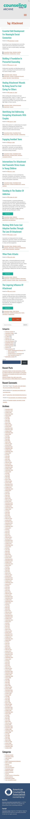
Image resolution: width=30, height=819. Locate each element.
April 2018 (7, 515)
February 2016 (8, 556)
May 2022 (7, 439)
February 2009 (8, 687)
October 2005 (8, 748)
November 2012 (9, 616)
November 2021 (9, 448)
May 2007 (7, 718)
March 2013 (8, 610)
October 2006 (8, 729)
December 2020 (9, 465)
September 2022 (9, 432)
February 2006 (8, 741)
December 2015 (9, 559)
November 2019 (9, 485)
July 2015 (7, 567)
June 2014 (7, 587)
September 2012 (9, 620)
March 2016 (8, 554)
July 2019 (7, 492)
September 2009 (9, 676)
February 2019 (8, 499)
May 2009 (7, 682)
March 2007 (8, 721)
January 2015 (8, 576)
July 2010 (7, 660)
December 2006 (9, 726)
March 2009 (8, 685)
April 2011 (7, 646)
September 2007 (9, 712)
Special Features (9, 349)
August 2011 (8, 640)
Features (15, 74)
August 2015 (8, 565)
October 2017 (8, 524)
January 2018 (8, 520)
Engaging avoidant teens (12, 139)
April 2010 (7, 665)
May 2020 (7, 476)
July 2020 (7, 473)
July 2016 (7, 548)
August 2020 (8, 471)
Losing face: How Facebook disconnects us (16, 395)
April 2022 (7, 440)
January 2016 (8, 557)
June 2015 (7, 568)
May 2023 (7, 420)
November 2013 (9, 598)
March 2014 (8, 591)
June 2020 (7, 474)
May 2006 (7, 737)
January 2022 (8, 445)
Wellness (4, 186)
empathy (4, 280)
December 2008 (9, 690)
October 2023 (8, 412)
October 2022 (8, 431)
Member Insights (17, 52)
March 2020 (8, 479)
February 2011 (8, 649)
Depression (23, 278)
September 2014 (9, 582)
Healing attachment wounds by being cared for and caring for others (13, 86)
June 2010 (7, 662)
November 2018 (9, 504)
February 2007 (8, 723)
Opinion (7, 347)
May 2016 (7, 551)
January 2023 (8, 426)
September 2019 (9, 488)
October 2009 (8, 674)
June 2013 (7, 605)
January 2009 (8, 688)
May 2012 (7, 626)
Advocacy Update (9, 331)
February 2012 (8, 631)
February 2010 (8, 668)
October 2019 (8, 487)
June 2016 (7, 549)
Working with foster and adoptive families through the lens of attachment (12, 228)
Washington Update (10, 356)
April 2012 (7, 627)
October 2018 (8, 506)
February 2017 (8, 537)
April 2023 (7, 421)
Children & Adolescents (15, 184)
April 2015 (7, 571)
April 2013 (7, 609)
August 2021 (8, 453)
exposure (9, 280)
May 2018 (7, 513)
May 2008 (7, 699)
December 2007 (9, 707)
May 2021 (7, 457)
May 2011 (7, 645)
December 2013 (9, 596)
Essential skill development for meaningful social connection (13, 34)
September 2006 (9, 730)
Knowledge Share (17, 133)
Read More (7, 213)
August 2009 (8, 677)
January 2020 (8, 482)
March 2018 (8, 517)
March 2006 (8, 740)
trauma (18, 53)
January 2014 (8, 595)
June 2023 (7, 418)
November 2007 (9, 709)
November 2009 (9, 673)
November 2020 (9, 467)
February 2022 (8, 443)
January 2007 (8, 724)
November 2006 (9, 727)
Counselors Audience (15, 278)
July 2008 (7, 696)
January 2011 (8, 651)
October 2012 (8, 618)
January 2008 (8, 705)
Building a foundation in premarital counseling (12, 60)
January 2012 (8, 632)
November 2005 (9, 746)
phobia (13, 280)
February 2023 (8, 424)
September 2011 (9, 638)
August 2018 (8, 509)
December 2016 (9, 540)
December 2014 (9, 577)
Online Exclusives (17, 105)
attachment (6, 53)
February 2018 (8, 518)
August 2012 (8, 621)
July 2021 (7, 454)
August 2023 (8, 415)
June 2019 (7, 493)
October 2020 (8, 468)
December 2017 (9, 521)
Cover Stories (16, 311)
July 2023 (7, 417)
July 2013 (7, 604)
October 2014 (8, 581)
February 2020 (8, 481)
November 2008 (9, 691)
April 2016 (7, 552)
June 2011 (7, 643)
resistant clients (13, 155)
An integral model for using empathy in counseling (14, 372)
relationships (13, 53)
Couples (12, 76)
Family (3, 249)
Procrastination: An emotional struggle (17, 397)
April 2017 (7, 534)
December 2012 (9, 615)
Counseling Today (8, 52)
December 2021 (9, 446)
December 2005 (9, 744)
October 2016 (8, 543)
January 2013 (8, 613)
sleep (17, 280)
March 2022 (8, 442)
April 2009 (7, 684)
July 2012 (7, 623)
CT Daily (7, 336)
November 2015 (9, 560)
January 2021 (8, 464)
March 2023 (8, 423)
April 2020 (7, 478)
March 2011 (8, 648)
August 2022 (8, 434)
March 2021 (8, 460)
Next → (18, 319)
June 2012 (7, 624)
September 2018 (9, 507)
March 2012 (8, 629)
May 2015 (7, 570)
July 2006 (7, 733)
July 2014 (7, 585)
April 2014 (7, 590)
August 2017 (8, 528)
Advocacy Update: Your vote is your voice (12, 377)
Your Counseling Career (13, 355)
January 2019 (8, 501)
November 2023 (9, 410)
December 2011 (9, 634)
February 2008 (8, 704)
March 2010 (8, 666)
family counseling (10, 249)
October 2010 (8, 655)
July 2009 (7, 679)
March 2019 (8, 498)
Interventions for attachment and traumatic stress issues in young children (14, 165)
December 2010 (9, 652)
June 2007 (7, 716)
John (4, 395)
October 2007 (8, 710)
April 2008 (7, 701)
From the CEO (8, 339)
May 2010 (7, 663)
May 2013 (7, 607)
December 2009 (9, 671)
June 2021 (7, 456)
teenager (20, 155)
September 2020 (9, 470)
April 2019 (7, 496)
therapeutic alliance (7, 157)
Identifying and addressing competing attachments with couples (14, 115)
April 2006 (7, 738)
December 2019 (9, 484)
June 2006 (7, 735)
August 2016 (8, 546)
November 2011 (9, 635)
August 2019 (8, 490)
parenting (17, 249)
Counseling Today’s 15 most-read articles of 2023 (13, 371)
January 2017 (8, 538)
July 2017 (7, 529)
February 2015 (8, 574)
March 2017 (8, 535)
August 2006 (8, 732)
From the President (9, 341)
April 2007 (7, 719)
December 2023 (9, 409)
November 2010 (9, 654)
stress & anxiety (22, 280)
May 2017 (7, 532)
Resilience (12, 218)
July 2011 (7, 641)
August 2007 (8, 713)
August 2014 (8, 584)
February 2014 (8, 593)
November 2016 (9, 542)
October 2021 (8, 449)
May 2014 (7, 588)
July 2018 (7, 510)
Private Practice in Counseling (15, 353)
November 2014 (9, 579)
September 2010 (9, 657)
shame (16, 218)
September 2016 (9, 545)
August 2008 (8, 694)
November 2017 (9, 523)
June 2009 (7, 680)
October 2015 (8, 562)
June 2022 (7, 437)
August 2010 (8, 659)
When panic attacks (10, 254)
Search (4, 359)
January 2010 (8, 669)
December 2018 (9, 503)
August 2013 (8, 602)
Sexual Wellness (15, 78)
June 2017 (7, 531)
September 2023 (9, 414)
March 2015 (8, 573)
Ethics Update (11, 352)
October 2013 (8, 599)
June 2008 (7, 698)
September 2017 (9, 526)
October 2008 (8, 693)
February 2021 (8, 462)
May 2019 (7, 495)
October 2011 (8, 637)
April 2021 (7, 459)
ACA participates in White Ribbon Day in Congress (14, 378)
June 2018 (7, 512)
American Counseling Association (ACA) (11, 802)
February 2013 (8, 612)
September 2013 (9, 601)
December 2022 (9, 428)
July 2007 (7, 715)
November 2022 (9, 429)
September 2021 (9, 451)
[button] (29, 1)
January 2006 (8, 743)
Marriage (9, 78)
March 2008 (8, 702)
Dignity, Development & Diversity (15, 350)
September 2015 (9, 563)
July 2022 (7, 435)
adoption (6, 247)
